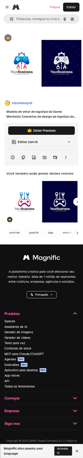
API (6, 381)
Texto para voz (14, 343)
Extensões (15, 365)
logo (50, 232)
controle (14, 232)
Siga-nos (12, 423)
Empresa (11, 410)
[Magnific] (41, 258)
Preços (55, 7)
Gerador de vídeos (17, 338)
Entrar (71, 7)
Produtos (12, 313)
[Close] (77, 451)
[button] (42, 294)
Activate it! (62, 451)
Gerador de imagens (18, 332)
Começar (12, 398)
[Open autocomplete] (10, 19)
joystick (34, 232)
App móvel (12, 375)
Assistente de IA (15, 327)
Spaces (9, 321)
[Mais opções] (65, 157)
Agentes (13, 359)
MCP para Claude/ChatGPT (24, 354)
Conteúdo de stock (17, 348)
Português (41, 295)
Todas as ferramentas (19, 386)
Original (28, 38)
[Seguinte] (77, 202)
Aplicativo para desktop (24, 370)
